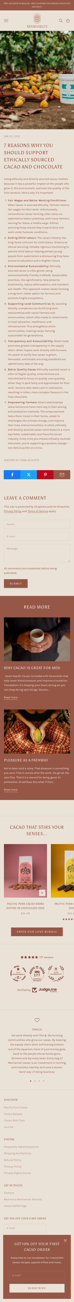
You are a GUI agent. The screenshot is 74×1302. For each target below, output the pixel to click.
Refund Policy (12, 1160)
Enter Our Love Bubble (37, 931)
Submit (16, 583)
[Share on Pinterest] (45, 474)
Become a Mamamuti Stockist (23, 1199)
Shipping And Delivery (17, 1153)
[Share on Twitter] (29, 474)
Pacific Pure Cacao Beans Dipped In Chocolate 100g (25, 906)
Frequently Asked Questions (21, 1146)
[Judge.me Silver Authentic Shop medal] (56, 973)
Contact (9, 1193)
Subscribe (37, 1288)
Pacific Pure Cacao (16, 1107)
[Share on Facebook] (12, 474)
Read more (11, 697)
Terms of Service (38, 511)
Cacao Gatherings (15, 1206)
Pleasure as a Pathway (26, 760)
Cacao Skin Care (14, 1120)
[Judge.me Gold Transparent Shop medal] (18, 973)
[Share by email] (62, 474)
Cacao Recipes (13, 1114)
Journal (8, 1127)
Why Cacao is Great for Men (32, 668)
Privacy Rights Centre (17, 1173)
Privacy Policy (13, 511)
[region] (37, 1046)
